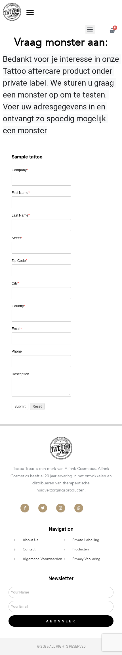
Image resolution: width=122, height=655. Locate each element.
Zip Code (19, 260)
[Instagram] (60, 508)
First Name (21, 192)
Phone (17, 351)
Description (20, 374)
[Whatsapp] (78, 508)
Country (18, 306)
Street (17, 238)
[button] (30, 12)
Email (17, 328)
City (15, 283)
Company (20, 170)
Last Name (21, 215)
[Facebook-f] (24, 508)
